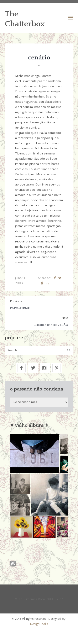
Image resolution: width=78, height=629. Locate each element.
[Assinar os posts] (13, 564)
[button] (34, 453)
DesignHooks (39, 624)
